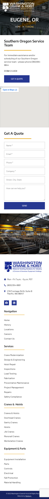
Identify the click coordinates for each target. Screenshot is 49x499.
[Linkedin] (14, 302)
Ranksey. (28, 496)
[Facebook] (6, 302)
